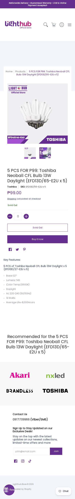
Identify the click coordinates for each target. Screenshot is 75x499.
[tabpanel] (37, 289)
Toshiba (12, 186)
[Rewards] (9, 489)
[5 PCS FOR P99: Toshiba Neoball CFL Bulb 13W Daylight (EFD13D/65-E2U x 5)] (30, 153)
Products (20, 71)
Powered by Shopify (22, 489)
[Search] (46, 24)
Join (56, 451)
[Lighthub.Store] (18, 24)
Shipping (11, 198)
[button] (54, 24)
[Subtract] (9, 216)
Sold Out (37, 227)
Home (9, 71)
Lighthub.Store (19, 484)
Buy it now (37, 239)
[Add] (26, 216)
